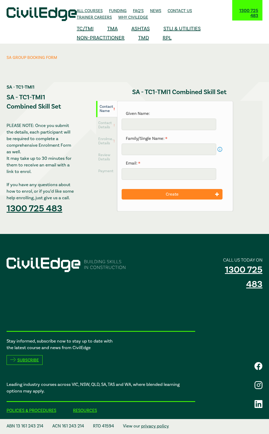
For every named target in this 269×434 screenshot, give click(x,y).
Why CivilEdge (133, 17)
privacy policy (155, 425)
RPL (167, 37)
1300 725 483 (248, 13)
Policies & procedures (31, 410)
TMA (112, 28)
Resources (85, 410)
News (155, 10)
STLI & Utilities (182, 28)
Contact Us (180, 10)
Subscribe (28, 360)
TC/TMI (85, 28)
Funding (118, 10)
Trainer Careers (94, 17)
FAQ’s (138, 10)
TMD (143, 37)
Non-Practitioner (101, 37)
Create (172, 194)
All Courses (90, 10)
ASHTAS (140, 28)
